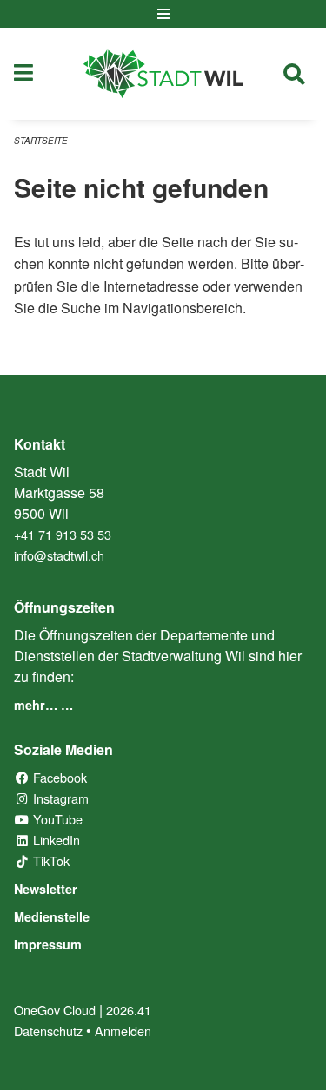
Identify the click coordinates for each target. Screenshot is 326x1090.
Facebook (58, 777)
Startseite (41, 141)
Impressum (48, 944)
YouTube (56, 819)
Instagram (59, 798)
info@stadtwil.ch (59, 555)
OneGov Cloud (55, 1010)
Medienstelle (52, 916)
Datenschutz (48, 1030)
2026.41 (128, 1010)
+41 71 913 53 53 (62, 534)
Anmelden (123, 1030)
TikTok (50, 860)
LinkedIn (55, 840)
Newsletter (45, 888)
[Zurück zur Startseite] (163, 73)
